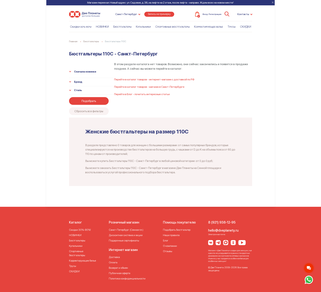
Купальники (143, 26)
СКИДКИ (245, 26)
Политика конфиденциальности (127, 278)
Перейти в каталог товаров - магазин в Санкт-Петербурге (149, 86)
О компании (170, 245)
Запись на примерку (159, 14)
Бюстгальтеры (122, 26)
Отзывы (167, 251)
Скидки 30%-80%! (81, 26)
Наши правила (171, 235)
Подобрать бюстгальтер (176, 229)
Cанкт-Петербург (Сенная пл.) (126, 229)
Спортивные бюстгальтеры (172, 26)
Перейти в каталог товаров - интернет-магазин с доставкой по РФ (154, 79)
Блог (165, 240)
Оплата (113, 262)
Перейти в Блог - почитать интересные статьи (142, 94)
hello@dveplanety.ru (223, 230)
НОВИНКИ (102, 26)
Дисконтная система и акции (126, 235)
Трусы (232, 26)
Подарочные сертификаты (124, 240)
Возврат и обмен (118, 267)
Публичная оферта (119, 273)
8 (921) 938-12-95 (222, 222)
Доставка (114, 257)
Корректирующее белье (208, 26)
